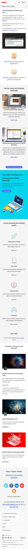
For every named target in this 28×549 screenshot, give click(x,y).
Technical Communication (8, 6)
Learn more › (5, 385)
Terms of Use (4, 542)
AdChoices (5, 546)
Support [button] (4, 523)
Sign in (23, 2)
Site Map (21, 544)
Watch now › (14, 299)
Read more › (14, 250)
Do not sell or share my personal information (10, 544)
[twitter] (8, 538)
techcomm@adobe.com (10, 504)
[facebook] (3, 538)
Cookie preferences (11, 542)
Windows (12, 30)
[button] (19, 2)
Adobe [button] (3, 526)
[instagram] (5, 538)
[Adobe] (4, 2)
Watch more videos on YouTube (14, 167)
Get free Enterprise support (11, 61)
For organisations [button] (6, 520)
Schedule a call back (8, 77)
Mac (16, 30)
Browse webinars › (14, 324)
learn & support (20, 338)
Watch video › (14, 157)
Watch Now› (14, 120)
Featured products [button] (6, 530)
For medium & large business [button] (8, 516)
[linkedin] (11, 538)
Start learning (7, 191)
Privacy (21, 540)
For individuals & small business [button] (9, 513)
